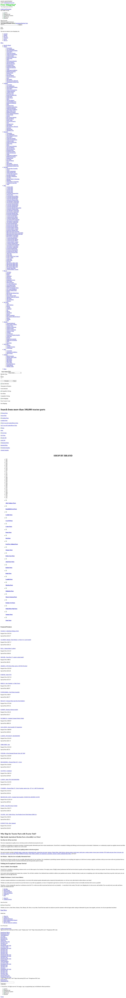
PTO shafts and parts (109, 852)
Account (5, 33)
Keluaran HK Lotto (5, 941)
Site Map (6, 889)
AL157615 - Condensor (6, 770)
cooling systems (89, 852)
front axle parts (43, 852)
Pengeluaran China (5, 933)
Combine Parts (4, 420)
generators (49, 853)
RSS (5, 895)
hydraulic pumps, (18, 852)
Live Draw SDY (4, 947)
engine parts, (25, 852)
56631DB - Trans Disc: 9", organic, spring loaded (12, 657)
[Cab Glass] (3, 433)
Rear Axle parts (117, 852)
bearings (50, 852)
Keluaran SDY (4, 960)
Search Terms (7, 890)
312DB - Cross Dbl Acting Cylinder (9, 805)
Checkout (6, 37)
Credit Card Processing (6, 9)
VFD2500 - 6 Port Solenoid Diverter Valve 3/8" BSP (13, 753)
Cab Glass (3, 435)
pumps (38, 852)
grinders (37, 853)
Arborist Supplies (5, 450)
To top (2, 996)
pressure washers (56, 853)
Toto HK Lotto (4, 966)
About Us (6, 898)
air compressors (43, 853)
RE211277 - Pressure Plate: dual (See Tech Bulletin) (13, 701)
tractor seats (76, 852)
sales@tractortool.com (9, 2)
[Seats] (2, 428)
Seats (2, 430)
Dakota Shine (55, 852)
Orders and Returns (8, 893)
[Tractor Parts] (4, 413)
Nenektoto (3, 968)
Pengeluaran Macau (5, 932)
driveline (101, 852)
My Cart (5, 36)
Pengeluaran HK (4, 981)
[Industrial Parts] (5, 442)
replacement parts (32, 852)
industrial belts (64, 853)
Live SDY (3, 936)
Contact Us (6, 894)
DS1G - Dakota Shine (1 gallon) (8, 648)
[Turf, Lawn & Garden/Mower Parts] (9, 423)
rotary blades (32, 853)
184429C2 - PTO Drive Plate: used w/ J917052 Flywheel (14, 666)
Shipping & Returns (8, 918)
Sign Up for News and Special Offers (9, 929)
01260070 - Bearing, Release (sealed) (9, 709)
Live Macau (3, 944)
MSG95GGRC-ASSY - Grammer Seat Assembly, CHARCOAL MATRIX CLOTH (20, 797)
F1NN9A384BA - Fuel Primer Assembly (10, 692)
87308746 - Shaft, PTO (6, 674)
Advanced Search (8, 891)
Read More (4, 910)
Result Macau (4, 937)
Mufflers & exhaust (23, 853)
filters (69, 853)
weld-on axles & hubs (10, 853)
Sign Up (5, 40)
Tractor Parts (3, 415)
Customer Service (8, 899)
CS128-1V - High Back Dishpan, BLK (10, 631)
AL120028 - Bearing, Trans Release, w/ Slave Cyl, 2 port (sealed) (16, 639)
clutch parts (82, 852)
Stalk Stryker (62, 852)
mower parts (96, 852)
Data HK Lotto (4, 939)
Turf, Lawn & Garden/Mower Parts (9, 425)
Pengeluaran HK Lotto (6, 945)
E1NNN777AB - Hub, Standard (8, 823)
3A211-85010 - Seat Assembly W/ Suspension (11, 727)
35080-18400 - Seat (5, 744)
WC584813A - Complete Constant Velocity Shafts (12, 718)
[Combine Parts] (5, 418)
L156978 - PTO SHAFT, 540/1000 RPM (10, 735)
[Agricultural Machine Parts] (21, 23)
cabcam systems (69, 852)
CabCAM (3, 440)
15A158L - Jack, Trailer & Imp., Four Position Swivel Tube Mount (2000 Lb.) (19, 814)
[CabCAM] (3, 437)
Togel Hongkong (4, 935)
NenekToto (3, 940)
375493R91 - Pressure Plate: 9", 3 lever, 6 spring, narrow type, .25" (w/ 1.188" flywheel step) (22, 788)
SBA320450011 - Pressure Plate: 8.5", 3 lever (11, 762)
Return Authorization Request (10, 920)
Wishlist (5, 35)
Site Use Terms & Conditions (10, 922)
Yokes (17, 853)
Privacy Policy (7, 921)
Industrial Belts (4, 445)
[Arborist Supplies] (5, 447)
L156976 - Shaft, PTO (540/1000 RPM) (10, 779)
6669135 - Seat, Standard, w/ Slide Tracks (10, 683)
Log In (5, 39)
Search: (2, 24)
